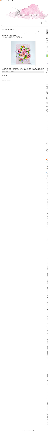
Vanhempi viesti (42, 78)
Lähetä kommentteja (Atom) (7, 80)
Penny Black (6, 72)
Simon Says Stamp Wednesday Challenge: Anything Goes (11, 36)
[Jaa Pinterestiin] (13, 71)
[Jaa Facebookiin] (12, 71)
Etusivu (23, 78)
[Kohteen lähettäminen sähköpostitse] (10, 71)
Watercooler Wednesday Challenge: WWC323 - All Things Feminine (13, 37)
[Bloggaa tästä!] (11, 71)
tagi (47, 420)
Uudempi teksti (4, 78)
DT (47, 222)
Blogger (33, 430)
